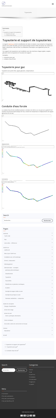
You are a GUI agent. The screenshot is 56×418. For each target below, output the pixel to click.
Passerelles (8, 280)
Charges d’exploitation (10, 306)
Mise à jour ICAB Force (10, 253)
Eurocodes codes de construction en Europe (15, 323)
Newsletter (7, 330)
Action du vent (8, 313)
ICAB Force (11, 44)
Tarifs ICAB (7, 236)
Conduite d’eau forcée (11, 35)
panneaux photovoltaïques (12, 270)
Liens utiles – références (10, 243)
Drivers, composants (9, 260)
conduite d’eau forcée (10, 59)
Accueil (5, 335)
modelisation (33, 379)
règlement (32, 382)
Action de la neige (8, 309)
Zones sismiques (8, 320)
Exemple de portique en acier (13, 294)
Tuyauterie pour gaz (10, 34)
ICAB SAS (5, 233)
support (32, 384)
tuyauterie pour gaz (9, 57)
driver (31, 369)
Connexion (5, 393)
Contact (5, 328)
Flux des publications (8, 396)
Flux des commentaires (8, 398)
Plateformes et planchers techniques (14, 284)
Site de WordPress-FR (8, 401)
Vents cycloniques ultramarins (13, 315)
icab (31, 372)
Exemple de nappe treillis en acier (14, 291)
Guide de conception (8, 303)
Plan (5, 239)
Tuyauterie (8, 277)
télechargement (8, 264)
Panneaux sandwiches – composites (14, 298)
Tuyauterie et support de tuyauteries (12, 32)
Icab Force (32, 374)
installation (32, 377)
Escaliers (7, 287)
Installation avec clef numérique (12, 257)
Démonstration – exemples (11, 267)
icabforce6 (7, 250)
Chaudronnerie (9, 273)
